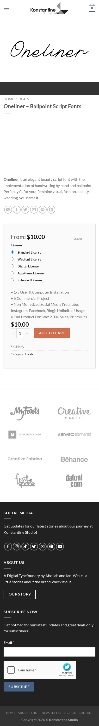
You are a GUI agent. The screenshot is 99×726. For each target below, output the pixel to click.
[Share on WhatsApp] (8, 210)
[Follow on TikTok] (25, 546)
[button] (6, 8)
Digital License (28, 266)
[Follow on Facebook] (8, 546)
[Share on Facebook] (17, 210)
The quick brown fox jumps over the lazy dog (49, 159)
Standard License (29, 252)
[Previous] (4, 86)
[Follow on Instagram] (17, 546)
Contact (86, 713)
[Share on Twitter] (25, 210)
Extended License (30, 280)
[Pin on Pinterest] (43, 210)
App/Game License (31, 273)
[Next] (18, 86)
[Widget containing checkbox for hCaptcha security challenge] (40, 670)
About (23, 713)
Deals (24, 99)
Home (9, 99)
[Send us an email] (43, 546)
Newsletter (52, 713)
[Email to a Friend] (34, 210)
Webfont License (29, 259)
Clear (78, 238)
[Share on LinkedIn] (51, 210)
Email (9, 642)
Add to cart (52, 333)
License (16, 245)
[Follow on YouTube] (60, 546)
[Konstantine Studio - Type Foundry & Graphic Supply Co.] (49, 8)
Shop (35, 713)
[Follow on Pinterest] (51, 546)
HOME (10, 713)
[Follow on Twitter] (34, 546)
